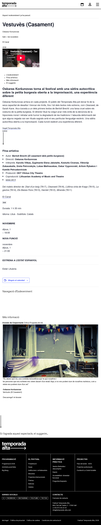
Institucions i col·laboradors (37, 470)
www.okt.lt (11, 179)
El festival (33, 459)
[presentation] (9, 368)
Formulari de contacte (60, 498)
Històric (31, 487)
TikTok (44, 498)
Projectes (82, 459)
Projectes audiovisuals (84, 467)
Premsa (31, 480)
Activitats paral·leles (9, 467)
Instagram (22, 498)
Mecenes (31, 473)
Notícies (31, 483)
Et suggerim (11, 83)
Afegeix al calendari (16, 280)
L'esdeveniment (12, 74)
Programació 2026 (8, 463)
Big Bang (5, 470)
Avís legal (5, 520)
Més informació (12, 80)
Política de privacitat (17, 520)
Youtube (34, 498)
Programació (9, 459)
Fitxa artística (11, 77)
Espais (55, 472)
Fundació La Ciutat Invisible (86, 470)
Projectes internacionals (36, 477)
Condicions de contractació (51, 520)
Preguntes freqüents (60, 481)
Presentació (32, 463)
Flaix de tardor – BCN (84, 463)
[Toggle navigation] (97, 4)
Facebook (11, 498)
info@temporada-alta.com (62, 510)
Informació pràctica (58, 460)
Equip (30, 467)
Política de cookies (33, 520)
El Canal (5, 42)
